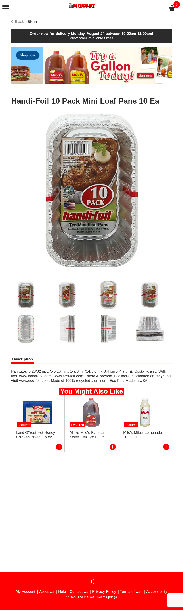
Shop (32, 22)
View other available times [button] (91, 38)
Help (62, 591)
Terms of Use (131, 591)
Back (19, 21)
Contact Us (79, 591)
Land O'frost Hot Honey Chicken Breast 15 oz (35, 434)
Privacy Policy (104, 591)
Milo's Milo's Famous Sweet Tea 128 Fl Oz (87, 434)
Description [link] (22, 359)
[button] (91, 66)
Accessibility (156, 591)
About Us (46, 591)
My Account (25, 591)
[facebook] (91, 582)
